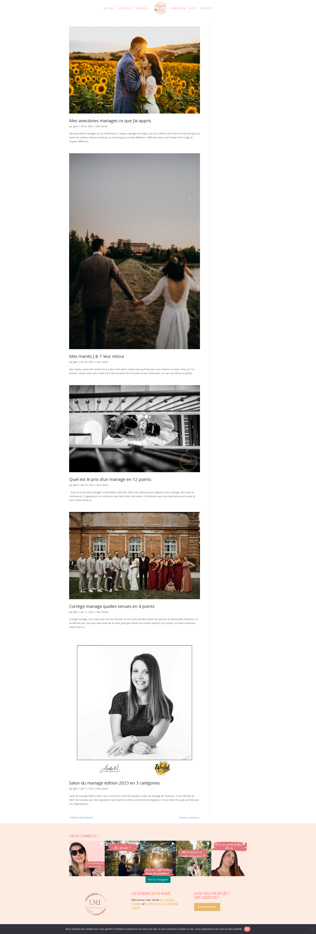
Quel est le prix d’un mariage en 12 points (110, 479)
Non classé (101, 126)
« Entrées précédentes (81, 817)
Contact (206, 8)
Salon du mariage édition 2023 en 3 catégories (114, 783)
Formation (177, 8)
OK (247, 929)
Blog (192, 8)
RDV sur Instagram (158, 879)
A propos (125, 8)
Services (141, 8)
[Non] (312, 929)
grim (75, 126)
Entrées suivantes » (189, 817)
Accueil (109, 8)
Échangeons (207, 907)
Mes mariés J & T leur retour (96, 356)
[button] (87, 858)
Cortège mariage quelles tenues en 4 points (112, 606)
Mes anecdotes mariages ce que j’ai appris (110, 121)
